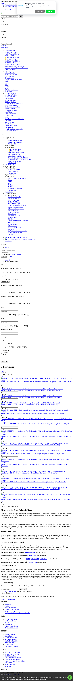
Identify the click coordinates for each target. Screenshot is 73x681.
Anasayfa (7, 260)
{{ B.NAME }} (18, 315)
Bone (6, 81)
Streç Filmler (8, 112)
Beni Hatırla (7, 255)
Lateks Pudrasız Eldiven (12, 54)
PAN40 (27, 552)
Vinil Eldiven (9, 663)
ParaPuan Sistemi (10, 611)
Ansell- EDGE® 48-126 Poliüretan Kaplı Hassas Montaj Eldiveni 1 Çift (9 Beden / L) (31, 473)
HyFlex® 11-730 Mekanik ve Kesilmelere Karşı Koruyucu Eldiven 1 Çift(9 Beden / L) (32, 404)
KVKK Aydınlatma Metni (12, 609)
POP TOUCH (32, 562)
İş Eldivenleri (9, 91)
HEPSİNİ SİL (5, 281)
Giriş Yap (4, 256)
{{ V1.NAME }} (18, 292)
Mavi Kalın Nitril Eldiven (12, 61)
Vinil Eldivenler (9, 71)
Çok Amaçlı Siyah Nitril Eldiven (14, 66)
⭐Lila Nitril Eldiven (11, 59)
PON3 (28, 559)
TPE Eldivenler (9, 76)
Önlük (6, 88)
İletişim (7, 606)
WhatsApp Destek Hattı (8, 599)
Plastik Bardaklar (10, 97)
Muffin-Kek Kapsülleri (11, 641)
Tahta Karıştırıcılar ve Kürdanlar (14, 119)
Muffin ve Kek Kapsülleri (12, 107)
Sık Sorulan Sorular (10, 621)
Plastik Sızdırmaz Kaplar (12, 105)
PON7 (37, 559)
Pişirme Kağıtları (10, 108)
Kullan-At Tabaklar (10, 100)
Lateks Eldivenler (10, 50)
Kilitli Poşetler (9, 115)
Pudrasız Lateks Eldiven (12, 654)
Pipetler (7, 117)
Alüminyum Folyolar (11, 110)
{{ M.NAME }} (18, 326)
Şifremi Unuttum (16, 255)
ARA (20, 16)
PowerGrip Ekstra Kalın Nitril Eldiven (16, 68)
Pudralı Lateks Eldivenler (12, 652)
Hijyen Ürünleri (9, 78)
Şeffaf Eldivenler (10, 73)
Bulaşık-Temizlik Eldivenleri (13, 80)
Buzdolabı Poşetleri (10, 114)
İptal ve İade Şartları (11, 619)
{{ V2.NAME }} (18, 304)
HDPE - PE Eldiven (11, 74)
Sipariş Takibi (9, 624)
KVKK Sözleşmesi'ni (9, 591)
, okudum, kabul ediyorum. (17, 591)
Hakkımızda (8, 604)
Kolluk (7, 86)
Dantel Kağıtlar (9, 122)
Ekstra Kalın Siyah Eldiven (13, 659)
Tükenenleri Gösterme (9, 375)
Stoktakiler (6, 350)
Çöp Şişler (8, 120)
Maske (7, 83)
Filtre (2, 371)
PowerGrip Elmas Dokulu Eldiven (15, 661)
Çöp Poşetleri (9, 127)
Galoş (6, 85)
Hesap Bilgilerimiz (10, 608)
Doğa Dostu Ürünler (11, 639)
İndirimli (5, 352)
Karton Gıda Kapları (11, 125)
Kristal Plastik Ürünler (11, 131)
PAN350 (32, 552)
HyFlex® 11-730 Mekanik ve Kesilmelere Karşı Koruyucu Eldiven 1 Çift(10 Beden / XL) (33, 397)
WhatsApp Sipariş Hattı (27, 239)
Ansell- (3, 382)
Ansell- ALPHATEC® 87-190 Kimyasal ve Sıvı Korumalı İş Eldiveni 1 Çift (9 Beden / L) (32, 489)
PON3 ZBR (43, 559)
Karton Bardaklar (10, 98)
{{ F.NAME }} (17, 347)
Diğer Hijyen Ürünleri (11, 90)
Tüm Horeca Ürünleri (11, 646)
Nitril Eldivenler (9, 56)
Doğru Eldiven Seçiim (11, 628)
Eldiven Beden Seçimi (11, 626)
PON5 (33, 559)
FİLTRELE (4, 362)
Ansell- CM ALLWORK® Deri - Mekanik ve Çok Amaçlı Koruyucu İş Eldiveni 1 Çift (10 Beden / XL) (36, 454)
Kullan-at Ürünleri (10, 93)
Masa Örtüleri (9, 124)
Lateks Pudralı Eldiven (11, 52)
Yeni (4, 354)
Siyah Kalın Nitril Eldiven (12, 64)
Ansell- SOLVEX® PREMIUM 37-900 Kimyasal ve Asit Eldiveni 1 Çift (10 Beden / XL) (32, 445)
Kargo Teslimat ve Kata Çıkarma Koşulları (17, 613)
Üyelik (7, 622)
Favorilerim (8, 9)
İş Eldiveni (8, 666)
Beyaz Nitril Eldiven (11, 69)
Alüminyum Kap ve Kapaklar (13, 103)
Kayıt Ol (10, 256)
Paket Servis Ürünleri (11, 95)
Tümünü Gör (12, 144)
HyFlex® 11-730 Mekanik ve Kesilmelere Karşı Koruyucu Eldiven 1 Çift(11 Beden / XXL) (33, 390)
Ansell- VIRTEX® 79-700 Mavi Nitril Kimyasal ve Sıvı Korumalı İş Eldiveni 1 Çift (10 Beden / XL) (35, 482)
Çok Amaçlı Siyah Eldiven (13, 657)
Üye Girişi (8, 247)
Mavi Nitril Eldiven (10, 62)
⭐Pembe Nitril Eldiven (12, 57)
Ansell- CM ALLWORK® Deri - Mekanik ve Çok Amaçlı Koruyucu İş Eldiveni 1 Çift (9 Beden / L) (35, 413)
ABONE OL (22, 589)
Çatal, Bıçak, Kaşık (10, 102)
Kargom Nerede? (21, 5)
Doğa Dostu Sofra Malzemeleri (14, 129)
